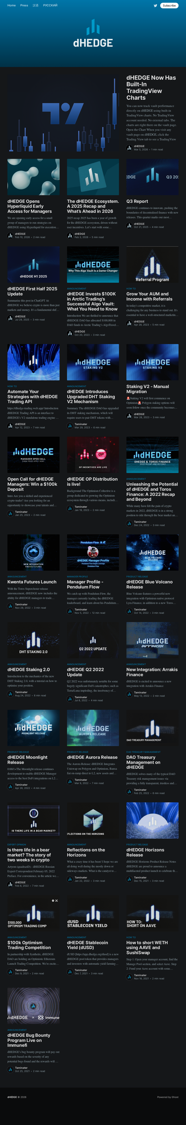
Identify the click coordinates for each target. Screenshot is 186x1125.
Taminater (81, 424)
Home (11, 5)
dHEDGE (139, 146)
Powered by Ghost (168, 1097)
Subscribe (169, 5)
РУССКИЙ (50, 5)
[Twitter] (155, 5)
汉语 (36, 5)
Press (24, 5)
